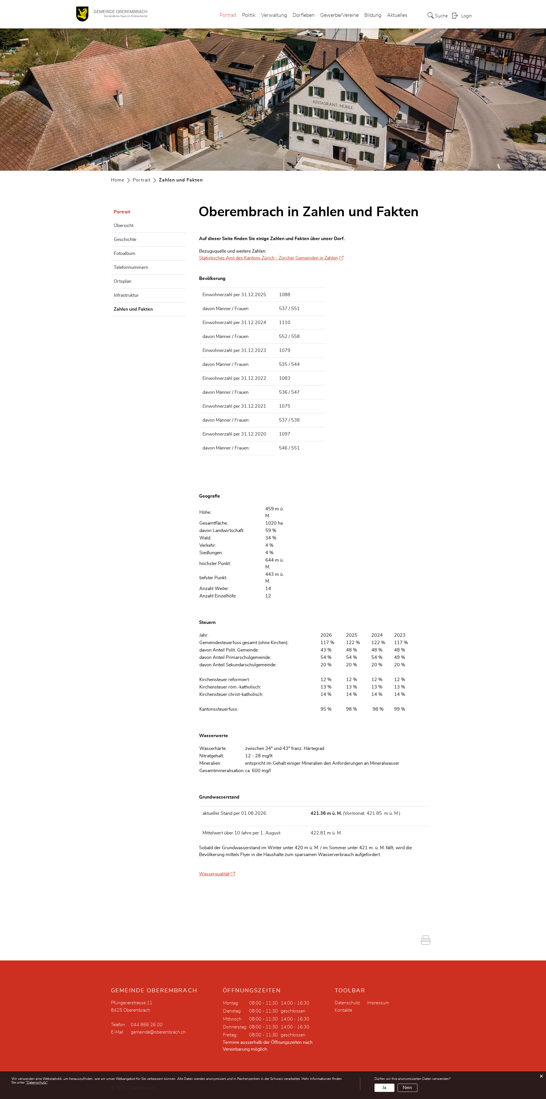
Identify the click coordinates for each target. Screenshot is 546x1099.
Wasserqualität (217, 874)
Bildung (372, 15)
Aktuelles (397, 15)
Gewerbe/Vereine (339, 15)
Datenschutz (347, 1003)
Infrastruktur (126, 295)
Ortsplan (122, 281)
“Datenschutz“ (36, 1082)
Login (466, 16)
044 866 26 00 (147, 1024)
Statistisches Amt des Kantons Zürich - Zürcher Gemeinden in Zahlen (271, 258)
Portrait (228, 15)
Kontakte (343, 1010)
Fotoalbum (124, 253)
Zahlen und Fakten (147, 309)
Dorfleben (304, 15)
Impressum (378, 1003)
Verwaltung (274, 15)
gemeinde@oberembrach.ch (158, 1032)
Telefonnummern (131, 267)
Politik (248, 15)
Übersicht (123, 225)
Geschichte (125, 239)
